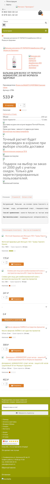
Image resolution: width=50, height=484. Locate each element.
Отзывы (5, 437)
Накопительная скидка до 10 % (15, 151)
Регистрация (11, 2)
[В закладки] (44, 49)
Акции (5, 432)
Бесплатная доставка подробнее (16, 132)
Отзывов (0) (16, 197)
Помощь (5, 419)
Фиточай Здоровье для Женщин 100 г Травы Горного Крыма (23, 243)
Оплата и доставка (9, 422)
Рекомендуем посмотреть (12, 230)
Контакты (6, 429)
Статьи (5, 434)
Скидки (5, 426)
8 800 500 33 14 (10, 12)
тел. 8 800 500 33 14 (9, 462)
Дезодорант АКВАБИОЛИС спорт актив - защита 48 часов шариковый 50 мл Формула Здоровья (25, 364)
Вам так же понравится (32, 230)
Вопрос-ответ (27, 197)
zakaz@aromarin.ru (8, 464)
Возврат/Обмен (8, 424)
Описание (6, 197)
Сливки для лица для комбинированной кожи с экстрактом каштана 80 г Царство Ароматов (21, 278)
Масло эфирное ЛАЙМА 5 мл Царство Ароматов (21, 331)
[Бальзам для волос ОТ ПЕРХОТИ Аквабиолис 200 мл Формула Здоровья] (25, 49)
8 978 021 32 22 (10, 15)
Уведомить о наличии (13, 320)
